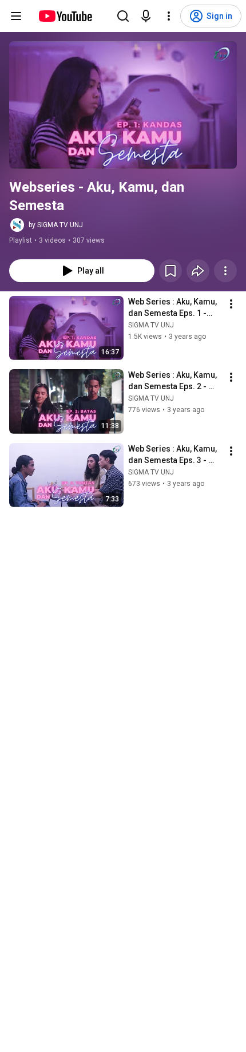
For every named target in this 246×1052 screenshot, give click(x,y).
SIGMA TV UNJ (151, 325)
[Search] (123, 16)
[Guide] (16, 16)
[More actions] (225, 270)
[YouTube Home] (65, 16)
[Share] (198, 270)
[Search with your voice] (145, 16)
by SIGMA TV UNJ (56, 225)
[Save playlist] (170, 270)
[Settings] (169, 16)
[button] (123, 105)
